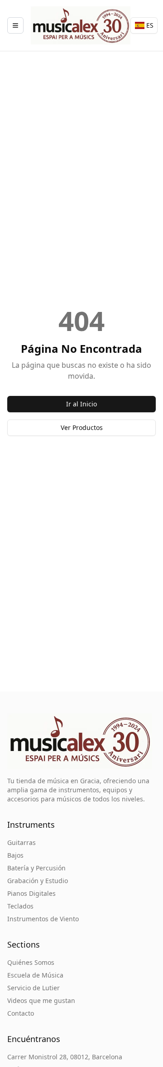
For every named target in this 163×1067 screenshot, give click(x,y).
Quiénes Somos (30, 962)
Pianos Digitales (31, 893)
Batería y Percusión (36, 868)
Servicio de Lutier (33, 987)
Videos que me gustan (41, 1000)
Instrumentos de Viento (43, 918)
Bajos (15, 855)
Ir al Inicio (81, 404)
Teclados (20, 906)
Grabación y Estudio (37, 880)
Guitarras (21, 842)
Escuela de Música (35, 975)
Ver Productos (82, 427)
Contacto (20, 1013)
